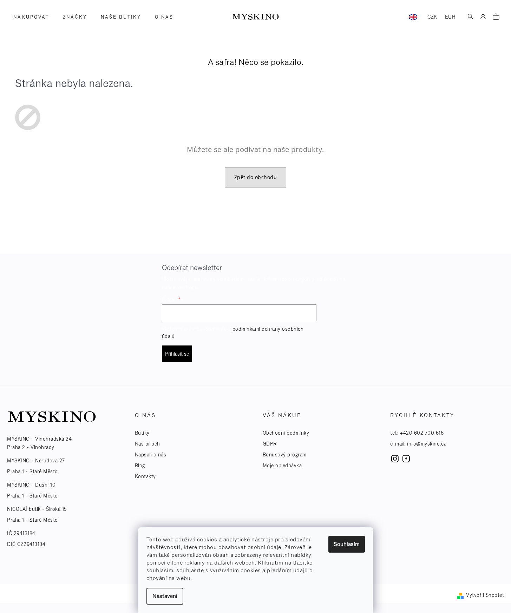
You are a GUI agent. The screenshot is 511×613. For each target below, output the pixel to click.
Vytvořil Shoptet (485, 595)
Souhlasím (347, 544)
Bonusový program (285, 454)
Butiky (142, 433)
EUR (450, 17)
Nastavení (164, 596)
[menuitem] (29, 17)
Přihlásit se (177, 354)
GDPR (270, 444)
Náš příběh (147, 444)
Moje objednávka (282, 465)
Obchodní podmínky (286, 433)
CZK (432, 17)
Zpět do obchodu (255, 177)
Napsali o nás (150, 454)
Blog (140, 465)
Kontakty (145, 476)
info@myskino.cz (426, 444)
